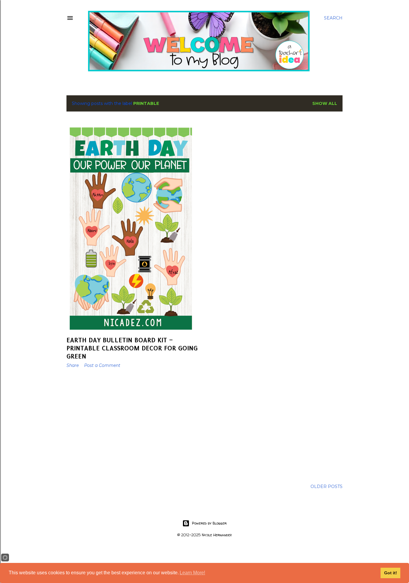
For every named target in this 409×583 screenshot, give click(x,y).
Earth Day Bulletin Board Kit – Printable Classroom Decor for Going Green (132, 348)
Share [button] (72, 365)
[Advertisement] (134, 425)
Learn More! (192, 572)
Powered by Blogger (209, 523)
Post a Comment (102, 365)
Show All (324, 103)
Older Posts (326, 486)
